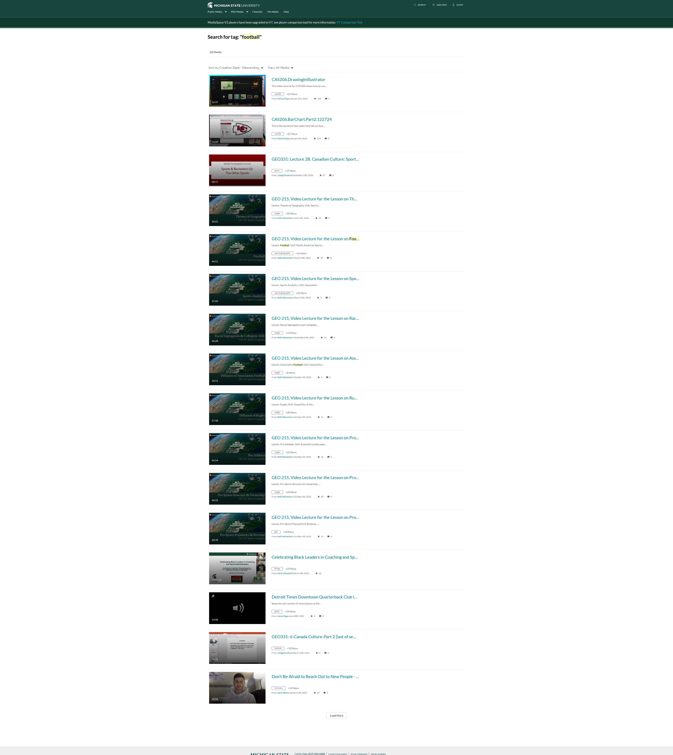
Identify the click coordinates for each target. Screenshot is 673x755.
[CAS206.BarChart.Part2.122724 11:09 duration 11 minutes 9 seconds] (237, 130)
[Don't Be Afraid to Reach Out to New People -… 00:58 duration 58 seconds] (237, 687)
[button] (419, 5)
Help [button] (286, 11)
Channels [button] (257, 11)
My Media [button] (273, 11)
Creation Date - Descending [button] (234, 67)
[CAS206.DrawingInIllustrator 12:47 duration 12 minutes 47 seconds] (237, 90)
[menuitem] (219, 11)
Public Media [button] (215, 11)
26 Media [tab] (215, 52)
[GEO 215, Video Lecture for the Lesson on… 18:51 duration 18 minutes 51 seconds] (237, 369)
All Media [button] (278, 67)
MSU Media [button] (237, 11)
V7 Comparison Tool (349, 22)
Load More (336, 715)
